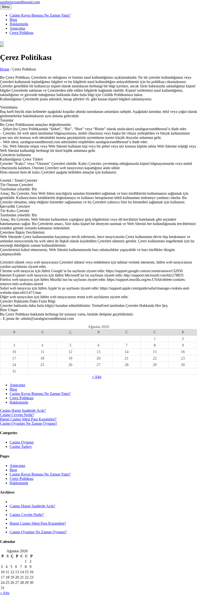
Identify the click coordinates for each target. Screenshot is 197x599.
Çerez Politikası (21, 33)
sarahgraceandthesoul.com (20, 2)
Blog (13, 20)
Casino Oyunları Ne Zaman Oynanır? (28, 423)
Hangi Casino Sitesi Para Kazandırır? (28, 419)
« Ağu (96, 377)
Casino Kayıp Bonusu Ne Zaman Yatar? (40, 15)
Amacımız (17, 28)
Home (4, 69)
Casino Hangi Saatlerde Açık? (23, 410)
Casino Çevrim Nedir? (17, 415)
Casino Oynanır (22, 442)
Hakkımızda (19, 24)
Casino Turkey (21, 446)
